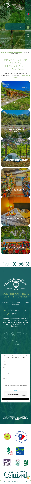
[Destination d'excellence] (21, 437)
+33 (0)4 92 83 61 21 (16, 314)
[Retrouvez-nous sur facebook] (28, 33)
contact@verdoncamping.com (16, 310)
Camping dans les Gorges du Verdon (11, 52)
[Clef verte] (20, 451)
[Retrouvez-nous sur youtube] (28, 45)
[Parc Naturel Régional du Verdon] (9, 451)
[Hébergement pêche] (7, 437)
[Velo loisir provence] (7, 463)
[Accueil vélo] (26, 462)
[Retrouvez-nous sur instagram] (28, 37)
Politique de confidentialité (19, 419)
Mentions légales (16, 418)
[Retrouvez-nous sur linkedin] (28, 41)
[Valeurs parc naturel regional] (17, 463)
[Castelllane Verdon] (15, 474)
